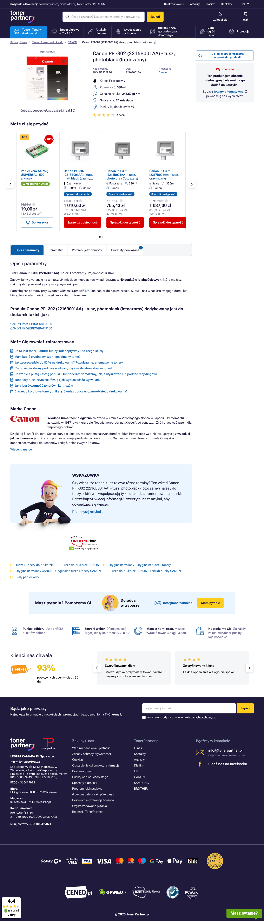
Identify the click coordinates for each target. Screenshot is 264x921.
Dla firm (210, 4)
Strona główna (18, 42)
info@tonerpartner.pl (178, 603)
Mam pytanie (210, 603)
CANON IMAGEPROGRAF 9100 (31, 328)
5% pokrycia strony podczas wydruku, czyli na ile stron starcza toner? (63, 368)
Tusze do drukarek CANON (80, 565)
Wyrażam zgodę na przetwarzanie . (182, 717)
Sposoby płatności (84, 783)
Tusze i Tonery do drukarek (47, 42)
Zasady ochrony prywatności (91, 754)
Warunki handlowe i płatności (91, 748)
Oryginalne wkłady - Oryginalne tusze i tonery (140, 565)
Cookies (77, 760)
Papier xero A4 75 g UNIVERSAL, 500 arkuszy (34, 174)
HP (136, 771)
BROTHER (141, 788)
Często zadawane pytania (89, 806)
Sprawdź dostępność (82, 222)
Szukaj (155, 17)
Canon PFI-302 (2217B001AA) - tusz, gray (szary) (164, 174)
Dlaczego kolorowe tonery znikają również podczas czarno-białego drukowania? (70, 391)
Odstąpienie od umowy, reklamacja (95, 765)
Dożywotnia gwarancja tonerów (93, 800)
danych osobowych (203, 717)
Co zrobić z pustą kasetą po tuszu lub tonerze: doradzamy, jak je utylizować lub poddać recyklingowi (85, 374)
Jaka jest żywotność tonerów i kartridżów (43, 385)
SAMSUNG (141, 783)
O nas (138, 748)
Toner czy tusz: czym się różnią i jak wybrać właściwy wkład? (57, 380)
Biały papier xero (27, 577)
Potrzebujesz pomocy (87, 250)
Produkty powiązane (125, 250)
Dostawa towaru (174, 4)
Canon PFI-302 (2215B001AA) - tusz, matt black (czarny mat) (78, 176)
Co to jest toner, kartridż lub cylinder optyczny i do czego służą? (59, 351)
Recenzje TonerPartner (87, 812)
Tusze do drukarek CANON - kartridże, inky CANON (145, 571)
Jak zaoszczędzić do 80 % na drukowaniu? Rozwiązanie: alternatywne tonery (68, 362)
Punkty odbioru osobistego (90, 777)
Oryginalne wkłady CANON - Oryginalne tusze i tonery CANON (58, 571)
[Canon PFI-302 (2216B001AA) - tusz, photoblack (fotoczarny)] (47, 102)
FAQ (88, 291)
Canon (163, 72)
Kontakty (226, 4)
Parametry (56, 250)
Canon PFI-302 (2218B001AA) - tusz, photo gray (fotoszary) (122, 174)
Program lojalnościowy (87, 788)
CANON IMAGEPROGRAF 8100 (31, 324)
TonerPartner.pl (146, 741)
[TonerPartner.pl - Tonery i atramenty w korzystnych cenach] (22, 17)
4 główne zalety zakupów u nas (93, 794)
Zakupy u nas (83, 741)
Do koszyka (40, 222)
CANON (72, 42)
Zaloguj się (220, 19)
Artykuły (195, 4)
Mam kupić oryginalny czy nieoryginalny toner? (47, 357)
